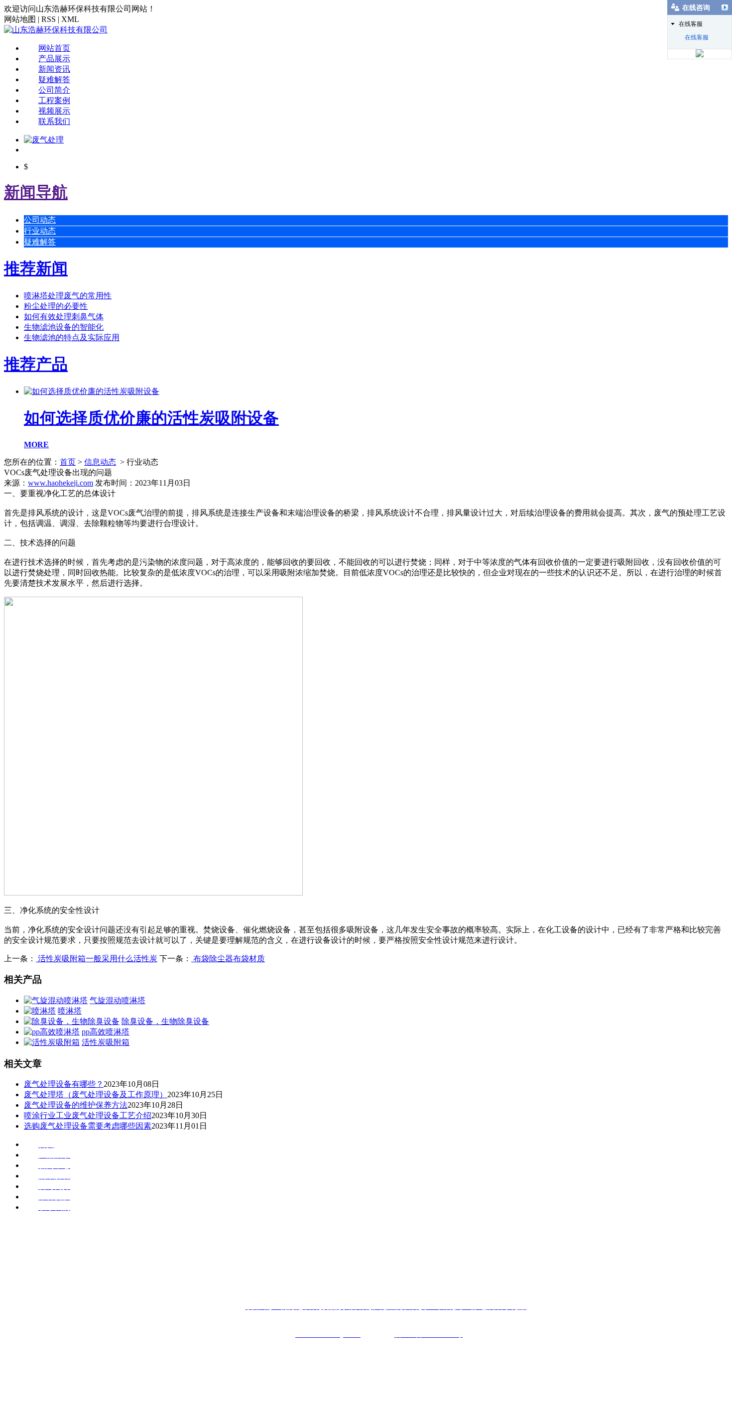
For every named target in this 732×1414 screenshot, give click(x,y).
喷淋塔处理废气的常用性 (68, 295)
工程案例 (54, 100)
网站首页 (54, 48)
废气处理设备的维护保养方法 (75, 1105)
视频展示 (54, 111)
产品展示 (54, 58)
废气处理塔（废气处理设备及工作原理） (95, 1094)
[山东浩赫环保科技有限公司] (56, 29)
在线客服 (697, 37)
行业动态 (40, 231)
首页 (68, 462)
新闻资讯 (54, 69)
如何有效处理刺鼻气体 (64, 316)
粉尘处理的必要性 (56, 306)
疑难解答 (54, 79)
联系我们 (54, 121)
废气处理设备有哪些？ (64, 1084)
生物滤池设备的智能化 (64, 327)
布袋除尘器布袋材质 (228, 958)
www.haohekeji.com (60, 483)
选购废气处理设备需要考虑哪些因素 (87, 1126)
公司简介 (54, 90)
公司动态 (40, 220)
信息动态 (100, 462)
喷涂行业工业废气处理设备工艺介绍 (87, 1115)
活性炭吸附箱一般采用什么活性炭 (96, 958)
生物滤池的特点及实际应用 (72, 337)
